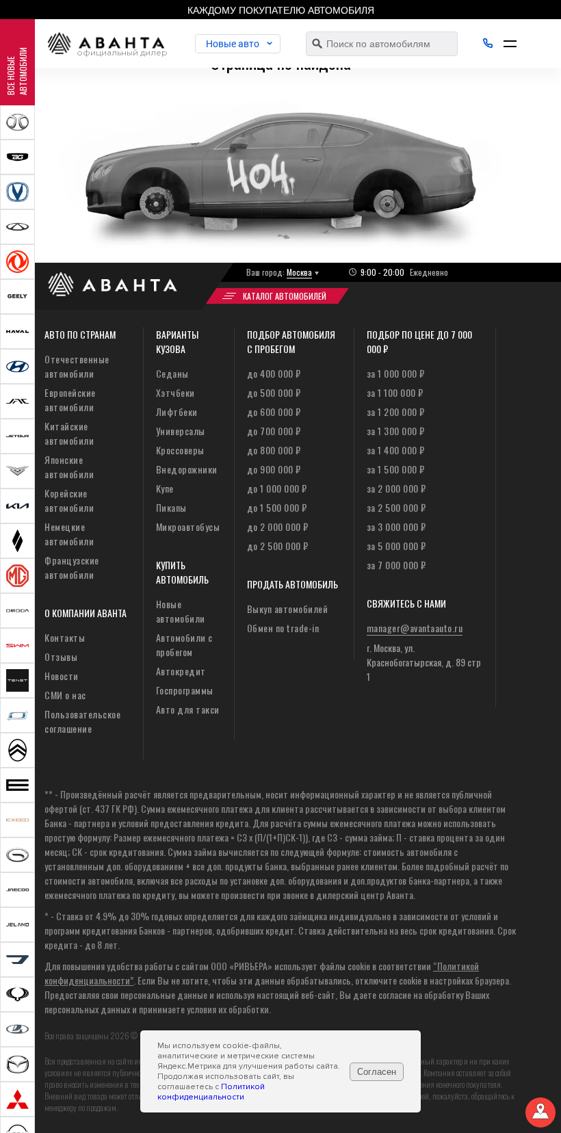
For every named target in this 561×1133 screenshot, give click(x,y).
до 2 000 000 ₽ (278, 526)
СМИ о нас (65, 695)
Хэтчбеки (175, 392)
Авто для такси (188, 709)
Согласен (376, 1072)
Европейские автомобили (70, 399)
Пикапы (171, 507)
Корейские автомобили (69, 500)
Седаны (172, 373)
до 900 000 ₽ (274, 469)
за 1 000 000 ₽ (396, 373)
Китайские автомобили (69, 433)
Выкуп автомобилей (287, 608)
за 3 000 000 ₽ (396, 526)
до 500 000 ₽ (274, 392)
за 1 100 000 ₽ (395, 392)
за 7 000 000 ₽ (396, 565)
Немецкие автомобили (69, 533)
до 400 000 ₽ (274, 373)
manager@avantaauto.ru (415, 628)
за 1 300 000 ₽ (396, 431)
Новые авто (232, 43)
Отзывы (60, 656)
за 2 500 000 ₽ (396, 507)
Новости (61, 675)
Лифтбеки (177, 411)
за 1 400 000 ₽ (396, 450)
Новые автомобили (180, 611)
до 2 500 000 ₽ (278, 545)
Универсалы (180, 431)
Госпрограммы (184, 690)
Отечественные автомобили (76, 366)
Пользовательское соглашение (82, 721)
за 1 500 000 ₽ (396, 469)
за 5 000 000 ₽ (396, 545)
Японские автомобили (69, 466)
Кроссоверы (180, 450)
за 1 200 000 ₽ (396, 411)
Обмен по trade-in (283, 628)
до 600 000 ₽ (274, 411)
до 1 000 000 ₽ (277, 488)
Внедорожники (187, 469)
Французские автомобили (71, 567)
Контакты (64, 637)
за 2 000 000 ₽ (396, 488)
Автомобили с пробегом (184, 644)
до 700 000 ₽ (274, 431)
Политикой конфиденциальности (211, 1092)
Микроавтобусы (188, 526)
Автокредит (181, 671)
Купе (165, 488)
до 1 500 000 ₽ (277, 507)
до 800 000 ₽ (274, 450)
